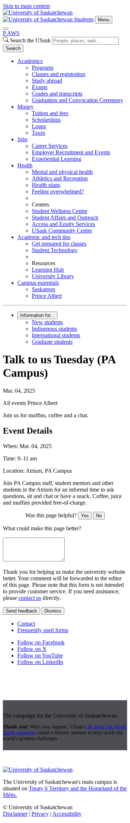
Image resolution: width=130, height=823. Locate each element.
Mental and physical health (62, 172)
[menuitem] (72, 81)
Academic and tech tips (43, 237)
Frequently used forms (42, 630)
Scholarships (46, 120)
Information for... (37, 315)
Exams (39, 87)
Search (13, 48)
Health (24, 165)
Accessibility (67, 814)
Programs (42, 67)
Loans (39, 126)
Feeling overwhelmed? (58, 191)
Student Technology (55, 250)
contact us (29, 598)
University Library (53, 276)
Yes (85, 515)
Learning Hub (48, 270)
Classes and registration (58, 74)
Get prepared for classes (59, 244)
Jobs (22, 139)
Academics (30, 61)
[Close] (6, 29)
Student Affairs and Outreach (65, 217)
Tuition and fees (50, 113)
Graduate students (52, 342)
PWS (11, 33)
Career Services (50, 146)
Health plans (46, 185)
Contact (26, 624)
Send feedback (21, 611)
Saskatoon (43, 289)
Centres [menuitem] (40, 204)
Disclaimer (15, 814)
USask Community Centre (62, 230)
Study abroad (47, 81)
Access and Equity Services (63, 224)
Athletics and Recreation (60, 178)
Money (25, 107)
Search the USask (30, 40)
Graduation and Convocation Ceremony (77, 100)
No (99, 515)
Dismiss (52, 611)
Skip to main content (26, 6)
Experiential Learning (56, 159)
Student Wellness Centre (59, 211)
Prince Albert (47, 296)
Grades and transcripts (57, 94)
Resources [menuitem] (43, 263)
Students (84, 19)
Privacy (40, 814)
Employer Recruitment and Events (71, 152)
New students (47, 322)
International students (56, 335)
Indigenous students (54, 329)
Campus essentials (38, 283)
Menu (103, 19)
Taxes (38, 133)
